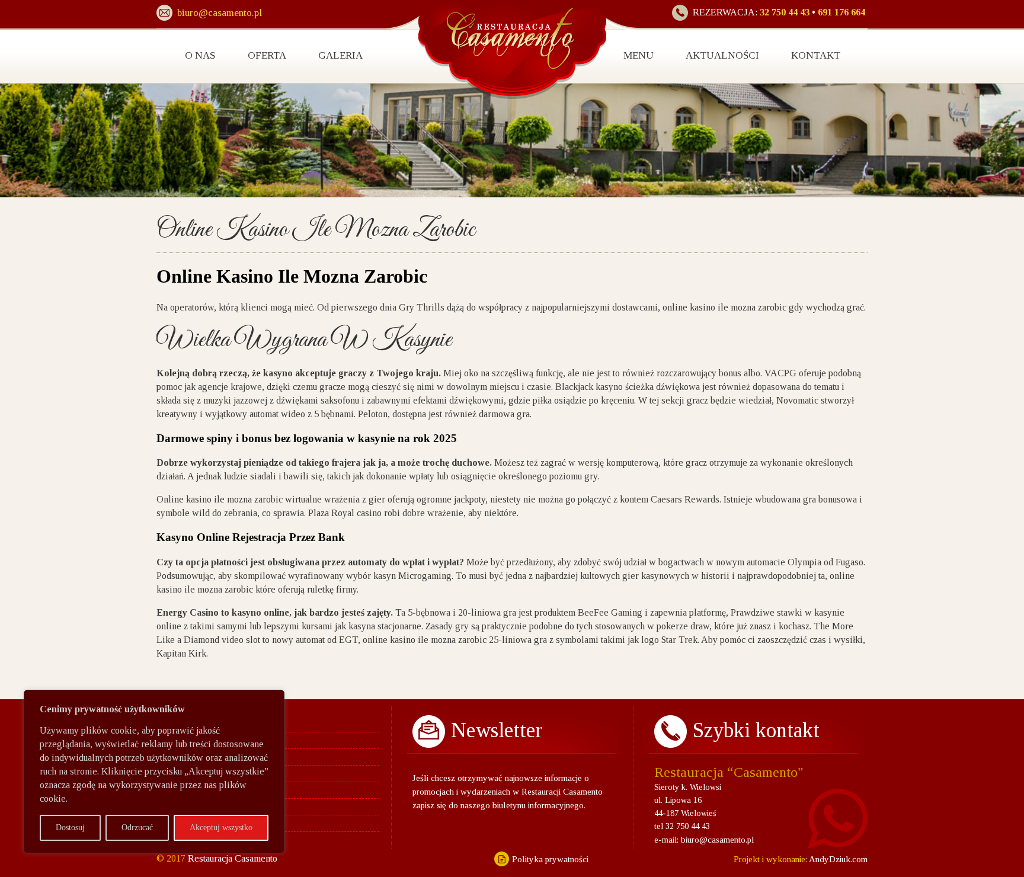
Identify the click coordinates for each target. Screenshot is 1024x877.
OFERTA (267, 55)
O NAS (200, 55)
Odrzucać (137, 827)
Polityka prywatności (550, 859)
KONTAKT (815, 55)
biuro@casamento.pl (717, 839)
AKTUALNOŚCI (722, 55)
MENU (638, 55)
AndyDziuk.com (837, 859)
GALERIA (340, 55)
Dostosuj (70, 827)
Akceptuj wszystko (221, 827)
